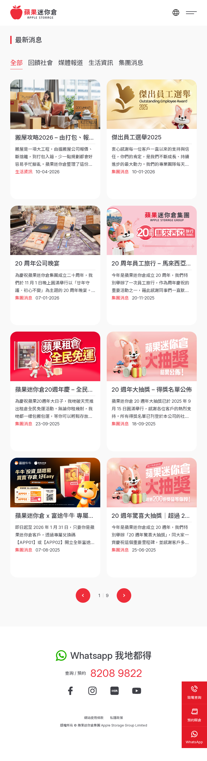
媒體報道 (70, 63)
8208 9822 (116, 673)
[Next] (124, 595)
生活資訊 (100, 63)
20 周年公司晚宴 (37, 263)
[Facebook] (70, 690)
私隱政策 (116, 718)
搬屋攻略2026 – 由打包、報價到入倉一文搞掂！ (78, 137)
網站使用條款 (94, 718)
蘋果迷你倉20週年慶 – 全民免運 (57, 389)
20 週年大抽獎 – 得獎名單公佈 (152, 389)
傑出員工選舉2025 (136, 137)
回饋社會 (40, 63)
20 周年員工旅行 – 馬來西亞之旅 (155, 263)
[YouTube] (136, 690)
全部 (16, 63)
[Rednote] (114, 690)
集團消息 (131, 63)
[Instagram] (92, 690)
